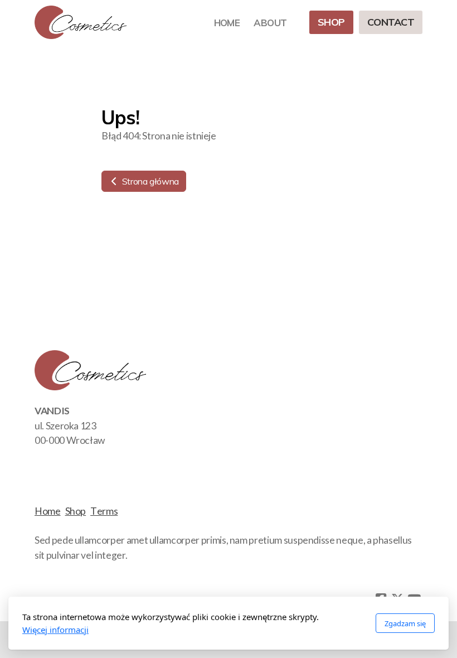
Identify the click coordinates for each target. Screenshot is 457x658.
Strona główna (149, 181)
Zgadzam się (405, 623)
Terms (104, 511)
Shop (75, 511)
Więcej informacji (55, 629)
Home (48, 511)
